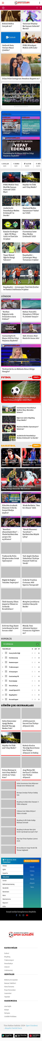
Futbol (6, 18)
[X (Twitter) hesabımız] (13, 1037)
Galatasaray (9, 31)
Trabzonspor (8, 35)
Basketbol (7, 44)
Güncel (6, 40)
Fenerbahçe (8, 27)
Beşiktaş (7, 22)
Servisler (7, 49)
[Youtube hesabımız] (26, 1037)
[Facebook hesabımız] (7, 1037)
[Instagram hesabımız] (20, 1037)
